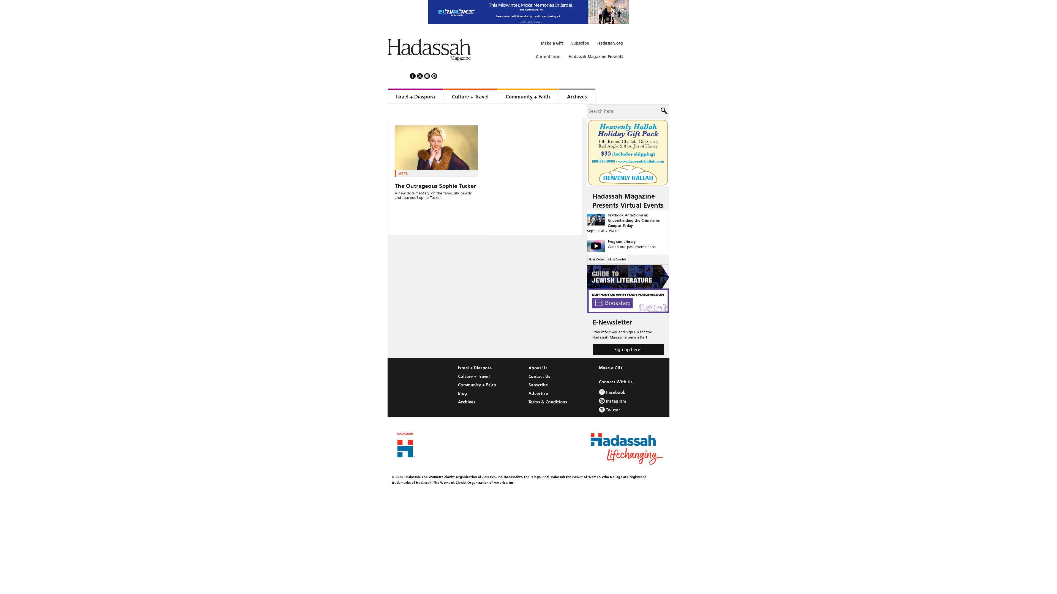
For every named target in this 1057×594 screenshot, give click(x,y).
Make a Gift (610, 353)
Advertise (538, 378)
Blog (462, 378)
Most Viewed (597, 244)
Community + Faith (477, 370)
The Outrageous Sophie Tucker (435, 171)
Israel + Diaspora (475, 353)
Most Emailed (617, 244)
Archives (466, 387)
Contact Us (539, 361)
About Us (537, 353)
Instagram (615, 386)
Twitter (612, 395)
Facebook (615, 377)
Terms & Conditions (547, 387)
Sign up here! (628, 334)
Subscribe (538, 370)
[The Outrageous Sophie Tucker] (436, 133)
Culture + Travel (474, 361)
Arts (403, 158)
